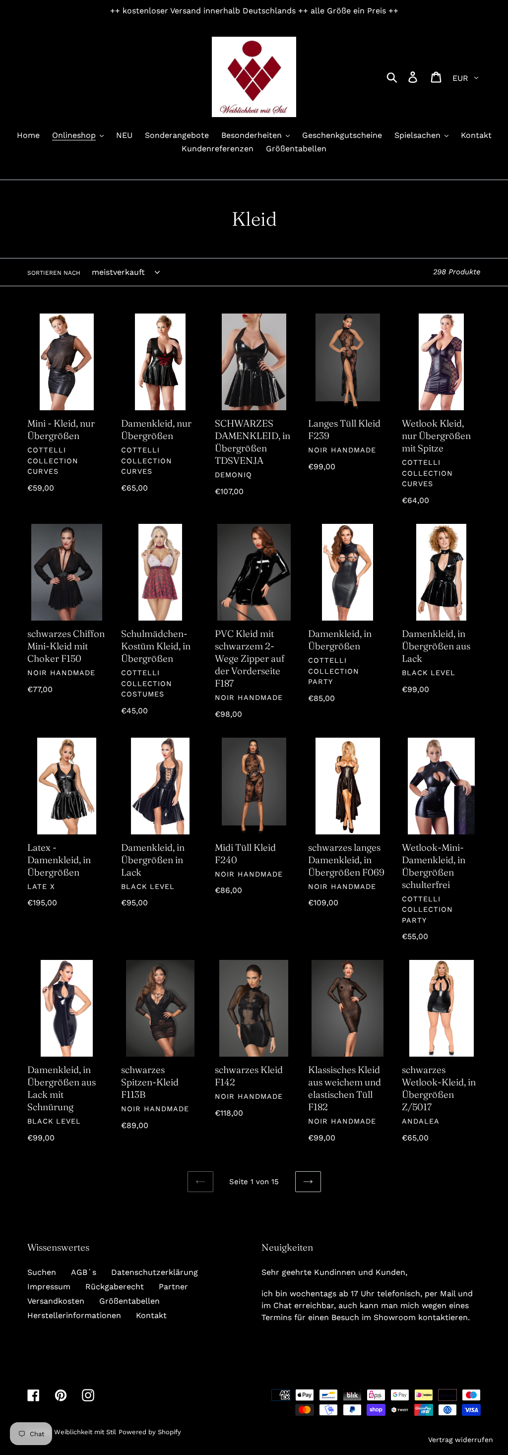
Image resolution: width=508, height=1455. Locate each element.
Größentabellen (129, 1301)
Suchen (41, 1272)
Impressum (48, 1286)
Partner (173, 1286)
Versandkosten (55, 1301)
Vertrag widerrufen (460, 1440)
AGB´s (83, 1272)
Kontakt (151, 1315)
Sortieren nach (53, 272)
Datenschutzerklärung (154, 1272)
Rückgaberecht (114, 1286)
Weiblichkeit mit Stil (85, 1432)
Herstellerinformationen (74, 1315)
